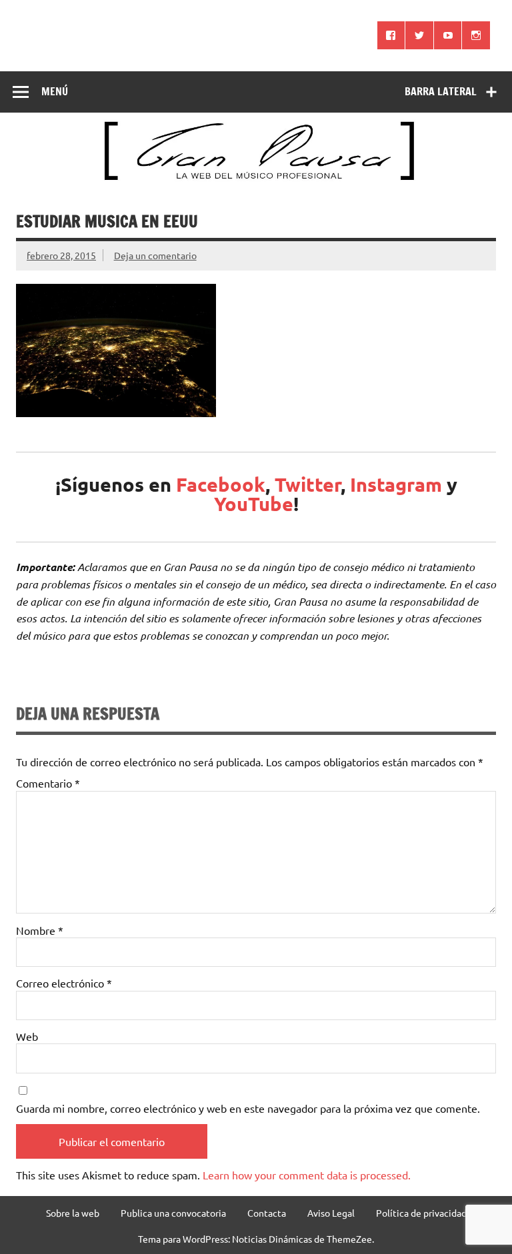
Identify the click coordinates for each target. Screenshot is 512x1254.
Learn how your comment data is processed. (307, 1174)
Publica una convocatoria (173, 1212)
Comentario (48, 783)
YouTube (253, 504)
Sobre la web (72, 1212)
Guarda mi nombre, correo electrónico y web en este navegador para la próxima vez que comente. (248, 1108)
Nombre (39, 930)
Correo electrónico (64, 982)
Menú (54, 91)
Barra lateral (441, 91)
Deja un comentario (155, 255)
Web (27, 1036)
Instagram (396, 484)
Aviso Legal (331, 1212)
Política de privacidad (421, 1212)
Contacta (266, 1212)
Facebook (220, 484)
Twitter (308, 484)
